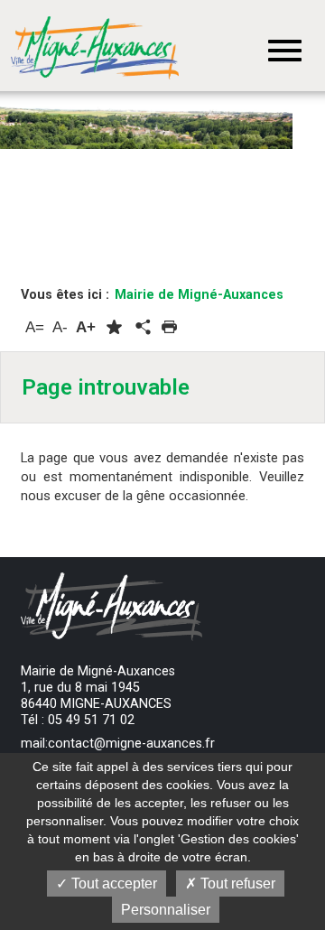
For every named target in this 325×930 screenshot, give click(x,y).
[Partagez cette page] (142, 328)
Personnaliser (165, 909)
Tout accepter (112, 883)
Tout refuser (236, 883)
